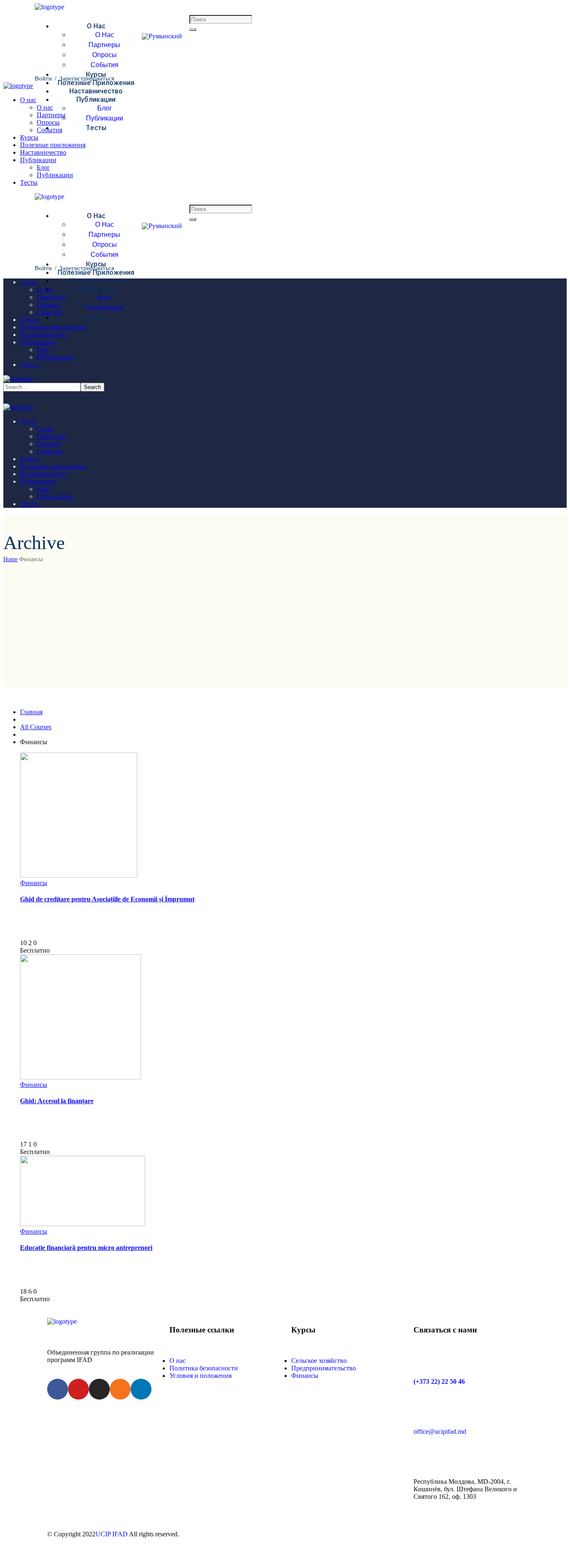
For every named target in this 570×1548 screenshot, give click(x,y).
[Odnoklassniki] (120, 1389)
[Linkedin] (141, 1389)
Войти (43, 78)
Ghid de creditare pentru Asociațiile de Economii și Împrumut (107, 899)
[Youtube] (78, 1389)
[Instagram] (99, 1389)
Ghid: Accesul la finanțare (56, 1100)
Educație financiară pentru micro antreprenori (86, 1247)
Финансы (33, 882)
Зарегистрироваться (86, 78)
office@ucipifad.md (440, 1431)
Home (10, 559)
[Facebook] (57, 1389)
